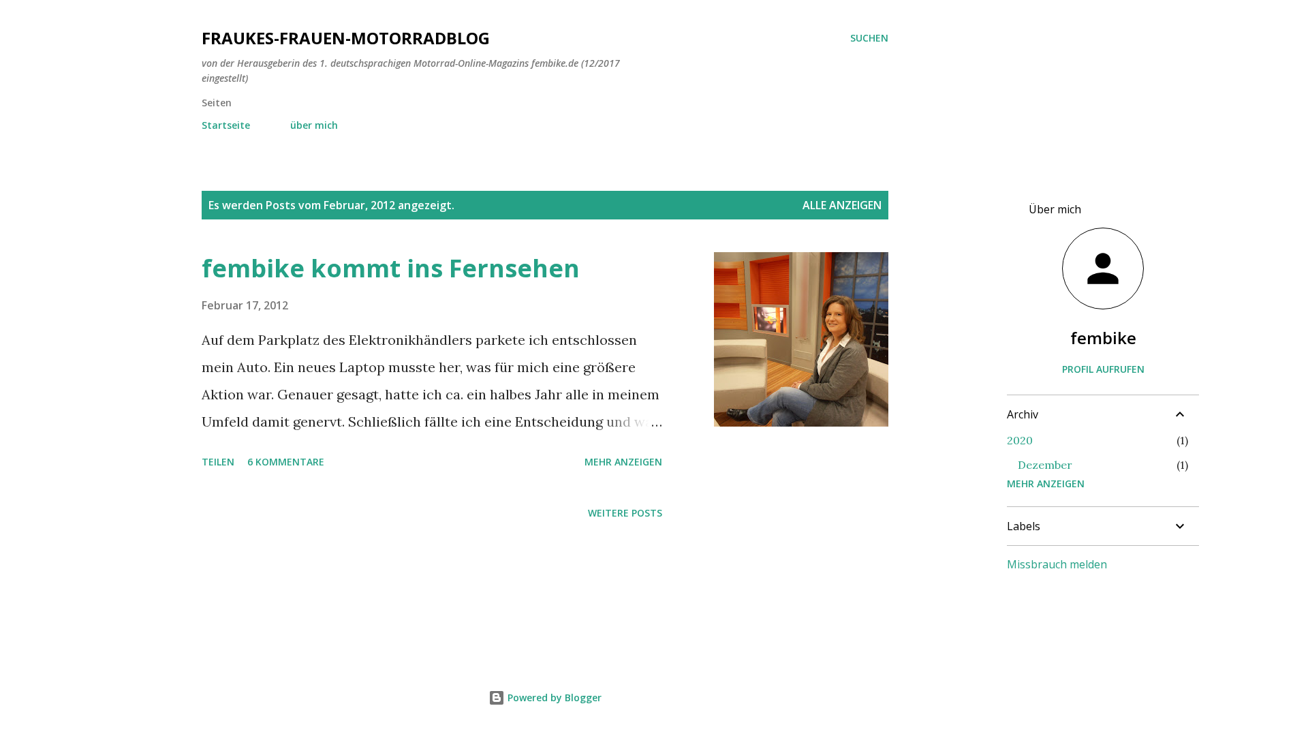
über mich (314, 125)
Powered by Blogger (553, 697)
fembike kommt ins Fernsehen (391, 268)
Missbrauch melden (1057, 564)
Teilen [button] (218, 461)
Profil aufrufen (1103, 369)
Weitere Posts (625, 512)
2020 (1020, 440)
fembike (1103, 337)
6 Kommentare (285, 461)
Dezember (1045, 465)
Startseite (226, 125)
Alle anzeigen (842, 205)
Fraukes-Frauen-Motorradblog (346, 38)
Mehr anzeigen (623, 461)
